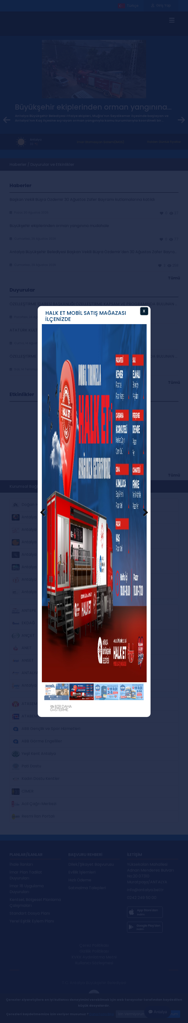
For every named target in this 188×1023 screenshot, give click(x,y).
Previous (45, 513)
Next (143, 513)
